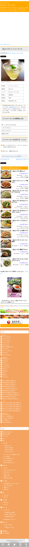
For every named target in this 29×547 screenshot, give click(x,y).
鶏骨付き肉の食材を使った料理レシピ (10, 392)
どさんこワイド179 (8, 524)
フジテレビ (4, 507)
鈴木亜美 (26, 177)
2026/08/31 (20, 175)
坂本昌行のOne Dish (9, 516)
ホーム (8, 546)
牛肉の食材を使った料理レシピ (8, 386)
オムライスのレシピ (6, 354)
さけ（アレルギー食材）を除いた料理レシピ (11, 402)
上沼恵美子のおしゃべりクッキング (11, 483)
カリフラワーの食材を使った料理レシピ (10, 394)
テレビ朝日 (4, 480)
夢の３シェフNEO (9, 447)
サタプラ (6, 496)
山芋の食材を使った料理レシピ (8, 382)
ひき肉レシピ (5, 370)
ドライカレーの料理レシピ (8, 418)
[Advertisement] (14, 28)
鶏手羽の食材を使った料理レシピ (9, 396)
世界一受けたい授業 (8, 478)
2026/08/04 (15, 245)
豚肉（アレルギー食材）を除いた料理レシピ (11, 408)
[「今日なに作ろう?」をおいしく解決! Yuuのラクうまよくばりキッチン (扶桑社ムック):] (14, 287)
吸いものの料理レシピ (7, 422)
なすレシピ (4, 362)
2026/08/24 (20, 226)
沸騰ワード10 (7, 476)
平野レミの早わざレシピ (9, 462)
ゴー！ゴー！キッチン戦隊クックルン (12, 454)
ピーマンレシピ (5, 364)
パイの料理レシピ (6, 420)
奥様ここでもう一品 (9, 527)
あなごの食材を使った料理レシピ (9, 384)
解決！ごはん (8, 445)
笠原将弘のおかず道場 (10, 512)
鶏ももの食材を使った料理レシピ (9, 380)
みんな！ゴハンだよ (17, 53)
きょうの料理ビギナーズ (9, 458)
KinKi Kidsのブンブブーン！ (10, 519)
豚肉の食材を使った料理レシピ (8, 390)
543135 (7, 305)
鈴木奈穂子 (26, 245)
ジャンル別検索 (5, 533)
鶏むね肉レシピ (5, 358)
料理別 (20, 546)
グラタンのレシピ (6, 338)
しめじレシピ (5, 376)
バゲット (6, 467)
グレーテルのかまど (8, 460)
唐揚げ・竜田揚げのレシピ (8, 346)
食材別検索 (4, 531)
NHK (5, 44)
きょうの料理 (7, 456)
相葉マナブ (6, 487)
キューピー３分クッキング (9, 469)
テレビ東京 (4, 499)
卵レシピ (4, 372)
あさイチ (8, 44)
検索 (26, 546)
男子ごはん (6, 502)
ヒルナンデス (7, 474)
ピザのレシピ (5, 352)
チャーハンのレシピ (6, 336)
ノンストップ (7, 509)
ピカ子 (27, 228)
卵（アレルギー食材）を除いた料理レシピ (11, 410)
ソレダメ (6, 504)
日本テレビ (4, 465)
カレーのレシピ (5, 344)
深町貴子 (11, 107)
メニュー (3, 546)
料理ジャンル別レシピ (7, 431)
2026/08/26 (20, 186)
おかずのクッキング (8, 485)
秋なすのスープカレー (22, 159)
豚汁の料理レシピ (6, 414)
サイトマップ (5, 435)
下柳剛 (27, 253)
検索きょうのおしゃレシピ (10, 514)
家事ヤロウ (6, 489)
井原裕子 (26, 188)
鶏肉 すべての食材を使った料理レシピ (10, 398)
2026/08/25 (20, 206)
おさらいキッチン (8, 5)
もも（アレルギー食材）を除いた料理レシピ (11, 406)
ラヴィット (6, 494)
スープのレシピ (5, 342)
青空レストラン (7, 472)
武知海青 (26, 264)
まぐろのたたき (5, 159)
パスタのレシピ (5, 348)
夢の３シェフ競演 (9, 449)
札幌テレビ (4, 522)
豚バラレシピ (5, 360)
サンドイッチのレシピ (7, 350)
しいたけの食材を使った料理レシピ (9, 388)
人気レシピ (14, 546)
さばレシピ (4, 368)
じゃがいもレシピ (6, 366)
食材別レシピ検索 (6, 433)
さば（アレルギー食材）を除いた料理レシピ (11, 404)
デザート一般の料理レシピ (8, 416)
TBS (3, 492)
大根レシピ (4, 374)
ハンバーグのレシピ (6, 340)
